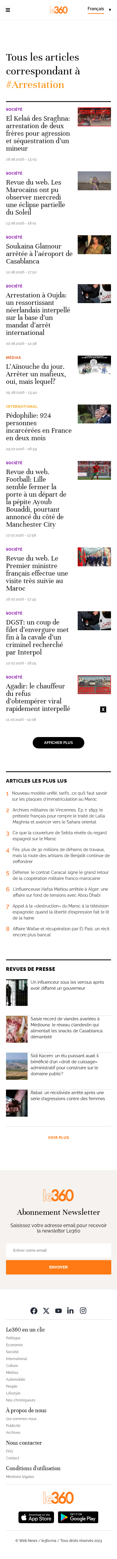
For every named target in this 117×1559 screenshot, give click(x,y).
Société (14, 109)
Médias (13, 358)
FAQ (9, 1451)
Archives (13, 1433)
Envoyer (58, 1267)
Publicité (13, 1426)
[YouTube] (58, 1310)
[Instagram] (83, 1310)
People (11, 1386)
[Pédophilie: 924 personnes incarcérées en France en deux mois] (94, 414)
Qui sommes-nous (21, 1419)
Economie (14, 1345)
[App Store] (36, 1516)
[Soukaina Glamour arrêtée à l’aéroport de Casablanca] (94, 244)
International (22, 407)
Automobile (15, 1379)
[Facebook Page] (34, 1310)
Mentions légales (20, 1477)
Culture (12, 1366)
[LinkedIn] (70, 1310)
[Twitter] (46, 1310)
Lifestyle (13, 1393)
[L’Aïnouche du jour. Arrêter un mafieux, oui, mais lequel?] (94, 365)
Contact (12, 1458)
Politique (13, 1338)
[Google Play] (78, 1516)
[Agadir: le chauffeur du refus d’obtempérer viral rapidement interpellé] (94, 684)
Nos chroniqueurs (20, 1400)
